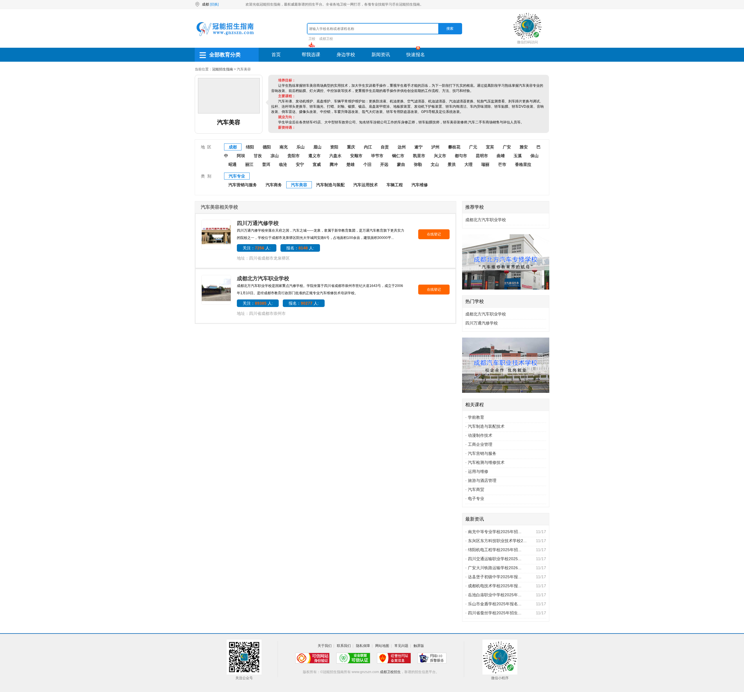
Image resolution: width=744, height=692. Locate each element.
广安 (507, 147)
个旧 (367, 164)
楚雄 (350, 164)
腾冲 (334, 164)
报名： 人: (300, 248)
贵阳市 (293, 155)
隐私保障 (363, 646)
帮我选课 (311, 54)
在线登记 (434, 234)
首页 (276, 54)
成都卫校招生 (390, 672)
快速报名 (415, 54)
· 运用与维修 (476, 471)
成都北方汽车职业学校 (263, 278)
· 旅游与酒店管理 (480, 480)
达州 (402, 147)
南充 (284, 147)
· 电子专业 (474, 498)
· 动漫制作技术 (478, 435)
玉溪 (518, 155)
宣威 (317, 164)
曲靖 (501, 155)
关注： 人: (257, 248)
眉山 (317, 147)
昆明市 (482, 155)
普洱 (266, 164)
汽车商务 (274, 184)
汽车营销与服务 (242, 184)
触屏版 (419, 646)
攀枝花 (454, 147)
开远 (384, 164)
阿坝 (241, 155)
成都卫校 (326, 39)
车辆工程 (395, 184)
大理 (468, 164)
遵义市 (314, 155)
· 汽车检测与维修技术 (485, 462)
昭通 (232, 164)
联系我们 (344, 646)
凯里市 (419, 155)
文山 (435, 164)
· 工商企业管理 (478, 444)
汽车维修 (420, 184)
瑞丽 (485, 164)
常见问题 (401, 646)
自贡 (385, 147)
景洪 (452, 164)
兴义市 (440, 155)
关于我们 (325, 646)
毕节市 (377, 155)
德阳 (267, 147)
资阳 (334, 147)
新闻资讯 (380, 54)
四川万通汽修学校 (258, 223)
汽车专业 (237, 176)
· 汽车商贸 (474, 489)
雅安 (524, 147)
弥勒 (418, 164)
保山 (534, 155)
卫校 (311, 39)
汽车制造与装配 (330, 184)
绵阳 (250, 147)
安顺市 (356, 155)
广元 (473, 147)
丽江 (249, 164)
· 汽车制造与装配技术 (485, 426)
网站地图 (382, 646)
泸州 (435, 147)
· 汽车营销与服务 (480, 453)
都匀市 (461, 155)
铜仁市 (398, 155)
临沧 (283, 164)
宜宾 (490, 147)
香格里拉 (523, 164)
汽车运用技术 (365, 184)
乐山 (300, 147)
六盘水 (335, 155)
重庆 (351, 147)
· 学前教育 (474, 417)
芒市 (502, 164)
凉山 (275, 155)
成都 (233, 147)
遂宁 (418, 147)
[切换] (214, 4)
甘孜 (258, 155)
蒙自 (401, 164)
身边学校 (346, 54)
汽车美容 (299, 184)
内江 (368, 147)
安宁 (300, 164)
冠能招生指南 (222, 69)
